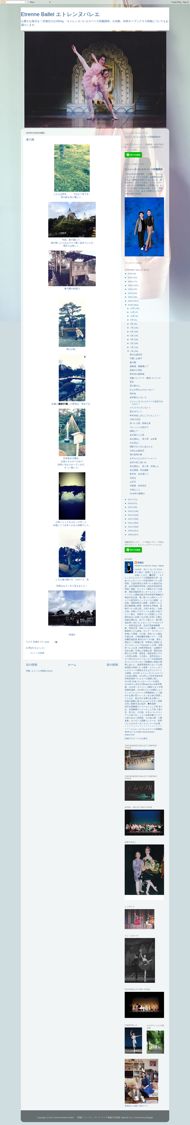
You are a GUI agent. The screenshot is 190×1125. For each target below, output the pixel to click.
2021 (130, 293)
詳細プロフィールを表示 (136, 738)
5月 (132, 336)
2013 (130, 515)
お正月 (133, 482)
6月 (132, 332)
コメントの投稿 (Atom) (42, 671)
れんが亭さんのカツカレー (142, 390)
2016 (130, 503)
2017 (130, 499)
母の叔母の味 (136, 454)
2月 (132, 347)
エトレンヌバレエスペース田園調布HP (143, 137)
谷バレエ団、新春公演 (140, 423)
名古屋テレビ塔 (137, 435)
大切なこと (135, 490)
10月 (132, 316)
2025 (130, 277)
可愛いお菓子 (136, 358)
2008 (130, 535)
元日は (133, 478)
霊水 (132, 382)
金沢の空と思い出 (138, 462)
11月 (132, 312)
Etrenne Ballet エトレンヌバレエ (60, 14)
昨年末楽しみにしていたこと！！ (145, 415)
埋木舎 (133, 393)
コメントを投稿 (37, 653)
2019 (130, 301)
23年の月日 (135, 419)
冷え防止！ (135, 443)
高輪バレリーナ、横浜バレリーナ (145, 378)
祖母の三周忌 (136, 370)
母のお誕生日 (136, 354)
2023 (130, 285)
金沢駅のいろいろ (138, 397)
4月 (132, 339)
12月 (132, 308)
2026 (130, 274)
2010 (130, 527)
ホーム (72, 664)
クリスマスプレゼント (140, 408)
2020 (130, 297)
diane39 (125, 1117)
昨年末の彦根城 (137, 374)
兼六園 (133, 362)
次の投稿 (31, 664)
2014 (130, 511)
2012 (130, 519)
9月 (132, 320)
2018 (130, 305)
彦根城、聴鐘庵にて (139, 366)
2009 (130, 531)
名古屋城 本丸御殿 (139, 470)
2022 (130, 289)
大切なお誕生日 (137, 451)
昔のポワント (136, 411)
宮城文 (141, 563)
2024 (130, 281)
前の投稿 (112, 664)
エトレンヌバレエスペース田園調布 (144, 169)
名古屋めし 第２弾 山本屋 (143, 439)
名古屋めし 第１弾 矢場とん (144, 466)
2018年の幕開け (137, 493)
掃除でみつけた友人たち (141, 447)
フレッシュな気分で (139, 427)
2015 (130, 507)
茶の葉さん (135, 386)
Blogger (149, 1117)
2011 (130, 523)
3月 (132, 343)
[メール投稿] (56, 642)
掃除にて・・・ (137, 431)
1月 (132, 351)
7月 (132, 328)
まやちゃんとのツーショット (143, 458)
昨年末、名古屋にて (139, 474)
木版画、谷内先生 (138, 486)
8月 (132, 324)
